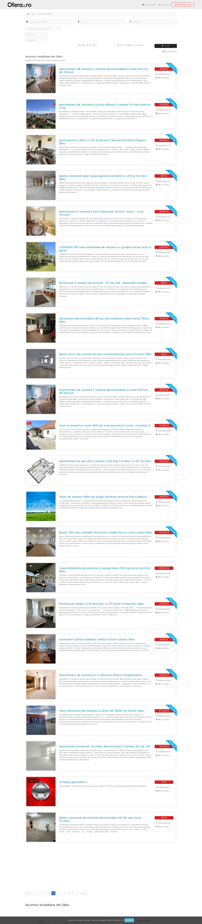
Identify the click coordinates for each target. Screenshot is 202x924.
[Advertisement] (95, 867)
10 (73, 893)
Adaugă (182, 5)
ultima (82, 893)
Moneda (82, 45)
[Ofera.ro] (19, 5)
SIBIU (33, 14)
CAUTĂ (166, 46)
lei (90, 45)
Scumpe (139, 45)
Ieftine (129, 45)
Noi (121, 45)
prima (29, 893)
